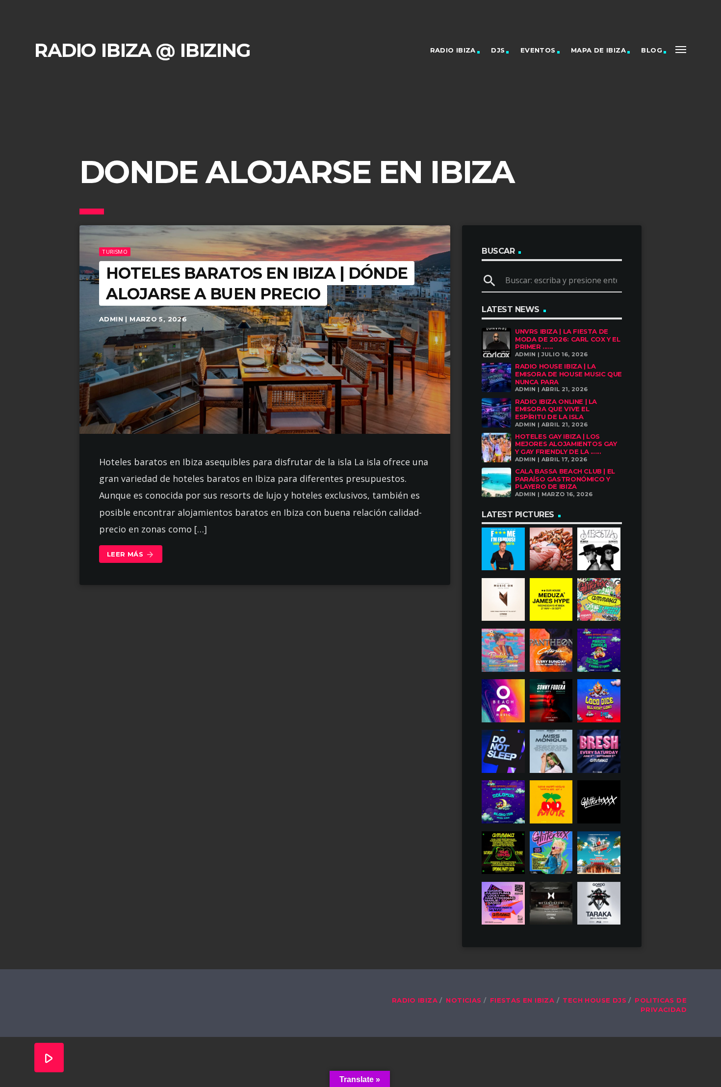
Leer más (130, 554)
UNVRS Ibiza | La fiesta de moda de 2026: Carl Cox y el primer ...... (567, 338)
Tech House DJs (594, 1000)
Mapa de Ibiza (598, 50)
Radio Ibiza (453, 50)
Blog (651, 50)
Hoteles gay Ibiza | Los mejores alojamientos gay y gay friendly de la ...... (566, 443)
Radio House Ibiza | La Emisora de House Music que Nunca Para (568, 373)
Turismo (115, 251)
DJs (498, 50)
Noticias (463, 1000)
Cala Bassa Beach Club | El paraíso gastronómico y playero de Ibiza (565, 478)
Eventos (538, 50)
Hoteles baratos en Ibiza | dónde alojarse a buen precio (257, 283)
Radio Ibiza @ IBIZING (142, 50)
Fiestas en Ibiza (522, 1000)
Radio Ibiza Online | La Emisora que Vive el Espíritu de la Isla (556, 409)
